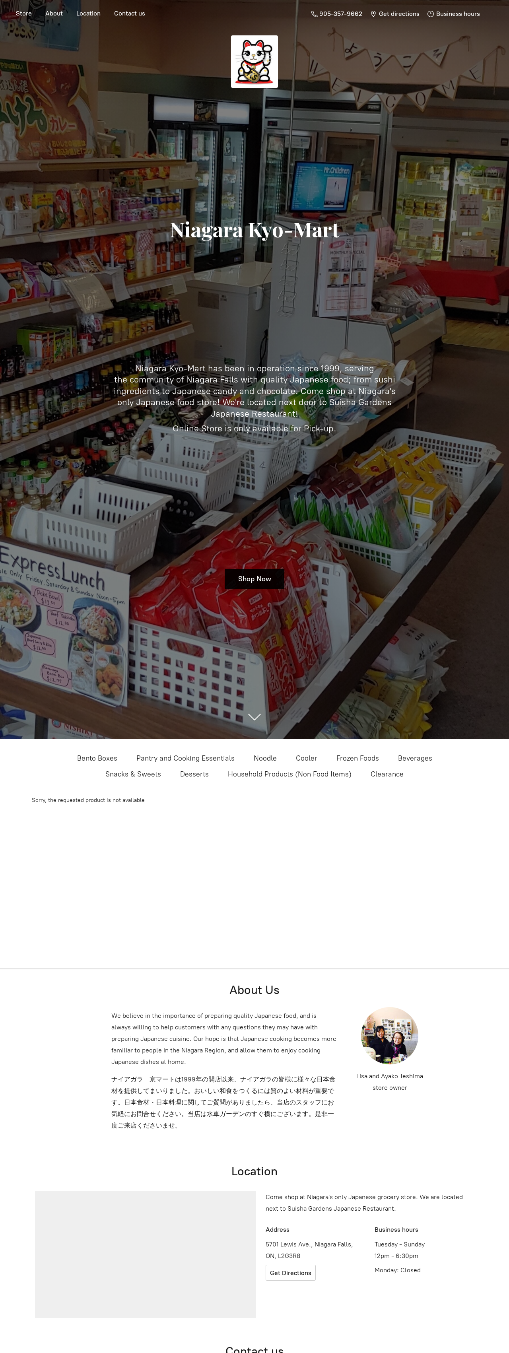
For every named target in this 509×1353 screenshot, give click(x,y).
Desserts (194, 774)
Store (24, 13)
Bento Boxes (97, 758)
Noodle (265, 758)
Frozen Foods (357, 758)
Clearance (387, 774)
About (54, 13)
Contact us (129, 13)
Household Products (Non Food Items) (290, 774)
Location (88, 13)
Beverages (415, 758)
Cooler (306, 758)
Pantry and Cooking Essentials (185, 758)
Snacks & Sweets (133, 774)
